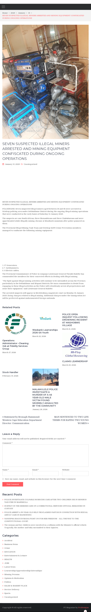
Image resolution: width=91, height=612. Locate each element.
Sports (7, 593)
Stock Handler (10, 372)
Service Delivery (11, 589)
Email (35, 470)
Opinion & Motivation (14, 578)
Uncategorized (30, 164)
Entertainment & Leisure (15, 556)
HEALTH (8, 559)
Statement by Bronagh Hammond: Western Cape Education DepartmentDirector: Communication (22, 420)
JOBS (6, 563)
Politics (7, 582)
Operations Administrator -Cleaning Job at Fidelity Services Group (15, 344)
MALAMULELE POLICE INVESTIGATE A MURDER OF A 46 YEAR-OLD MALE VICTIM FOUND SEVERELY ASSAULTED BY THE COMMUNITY (45, 397)
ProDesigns (83, 607)
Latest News (9, 567)
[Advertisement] (45, 183)
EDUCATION (9, 552)
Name (5, 470)
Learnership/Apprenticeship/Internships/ (23, 571)
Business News (11, 544)
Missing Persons (11, 574)
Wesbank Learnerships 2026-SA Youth (45, 331)
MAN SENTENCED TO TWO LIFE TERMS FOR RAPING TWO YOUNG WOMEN (70, 420)
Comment (7, 443)
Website (65, 470)
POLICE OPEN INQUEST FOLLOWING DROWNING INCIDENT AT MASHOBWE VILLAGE (75, 320)
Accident (8, 540)
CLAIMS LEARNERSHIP (75, 361)
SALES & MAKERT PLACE (15, 586)
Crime (7, 548)
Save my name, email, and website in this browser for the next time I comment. (40, 479)
